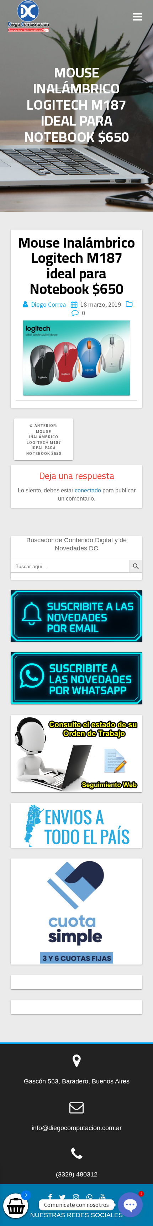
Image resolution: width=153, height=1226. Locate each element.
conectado (88, 490)
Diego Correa (48, 304)
